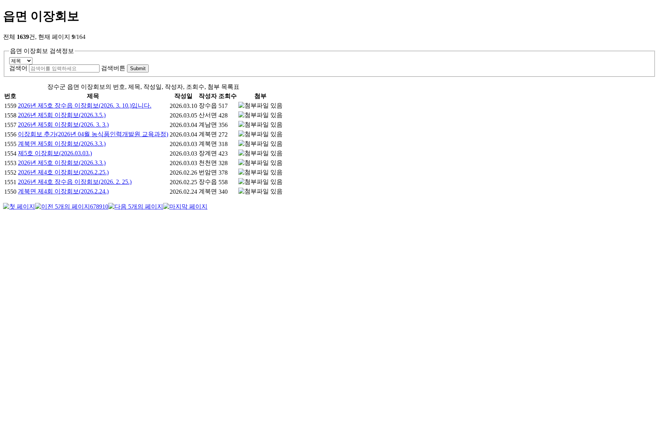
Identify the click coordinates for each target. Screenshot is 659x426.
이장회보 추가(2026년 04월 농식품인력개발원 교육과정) (93, 134)
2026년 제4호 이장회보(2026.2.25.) (63, 172)
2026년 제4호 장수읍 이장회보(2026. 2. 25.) (75, 181)
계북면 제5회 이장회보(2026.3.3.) (62, 143)
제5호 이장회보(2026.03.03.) (55, 153)
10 (105, 206)
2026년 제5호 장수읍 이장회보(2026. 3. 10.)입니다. (84, 105)
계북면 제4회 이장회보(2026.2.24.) (63, 191)
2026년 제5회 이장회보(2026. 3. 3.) (63, 124)
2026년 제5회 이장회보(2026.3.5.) (62, 115)
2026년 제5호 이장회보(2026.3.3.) (62, 162)
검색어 (18, 68)
